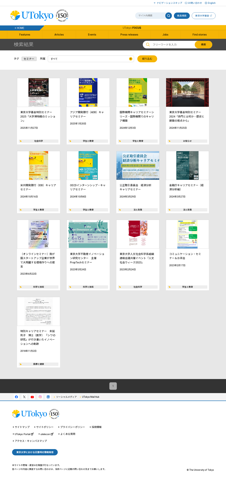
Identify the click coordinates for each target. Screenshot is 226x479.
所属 (42, 58)
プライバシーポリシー (72, 427)
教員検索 (181, 15)
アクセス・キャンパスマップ (31, 441)
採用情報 (97, 427)
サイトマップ (22, 427)
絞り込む (147, 58)
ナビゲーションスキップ (169, 3)
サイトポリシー (45, 427)
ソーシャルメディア (66, 397)
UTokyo (132, 27)
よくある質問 (67, 434)
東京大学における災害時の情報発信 (34, 452)
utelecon (45, 434)
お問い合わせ (195, 3)
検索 (203, 44)
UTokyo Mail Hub (90, 397)
